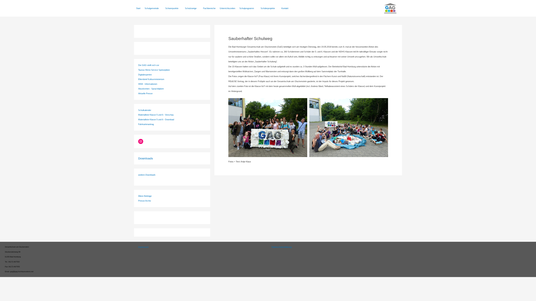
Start (138, 8)
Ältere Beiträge (145, 196)
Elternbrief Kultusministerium (151, 79)
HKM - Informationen (147, 84)
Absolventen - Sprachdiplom (151, 89)
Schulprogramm (246, 8)
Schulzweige (191, 8)
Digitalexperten (145, 74)
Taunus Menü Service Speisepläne (154, 70)
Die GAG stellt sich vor (148, 65)
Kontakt (284, 8)
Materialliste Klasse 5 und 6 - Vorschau (156, 115)
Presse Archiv (144, 201)
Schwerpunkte (171, 8)
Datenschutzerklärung (281, 247)
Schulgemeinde (152, 8)
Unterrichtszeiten (227, 8)
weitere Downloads (146, 175)
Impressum (143, 247)
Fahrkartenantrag (146, 124)
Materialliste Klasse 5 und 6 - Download (156, 119)
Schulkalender (144, 110)
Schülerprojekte (268, 8)
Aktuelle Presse (145, 93)
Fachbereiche (209, 8)
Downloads (145, 158)
